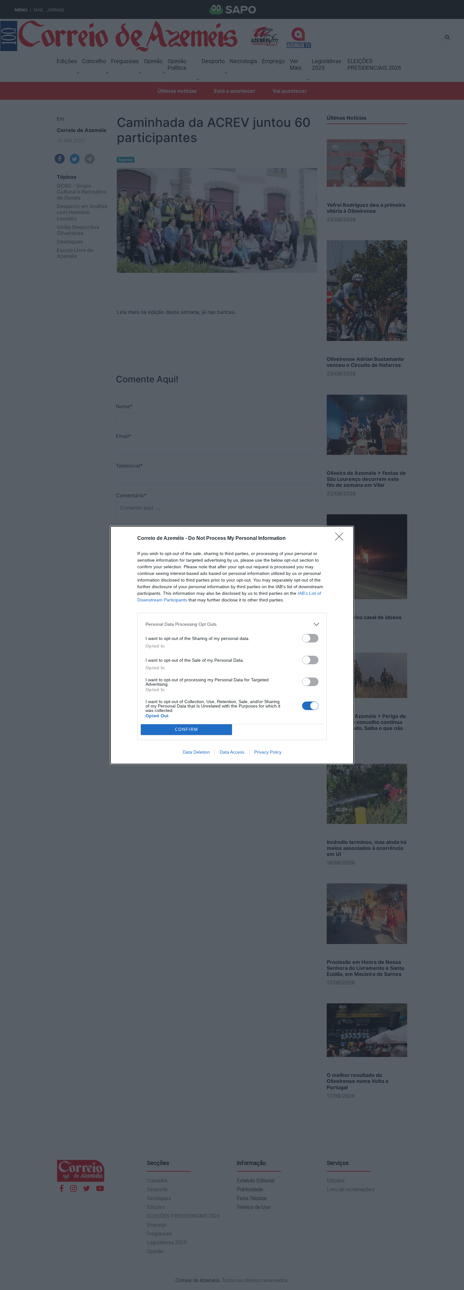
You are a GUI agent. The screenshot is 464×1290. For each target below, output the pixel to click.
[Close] (341, 539)
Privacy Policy (268, 752)
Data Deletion (196, 752)
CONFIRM (186, 729)
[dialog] (232, 645)
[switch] (310, 638)
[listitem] (232, 624)
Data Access (232, 752)
